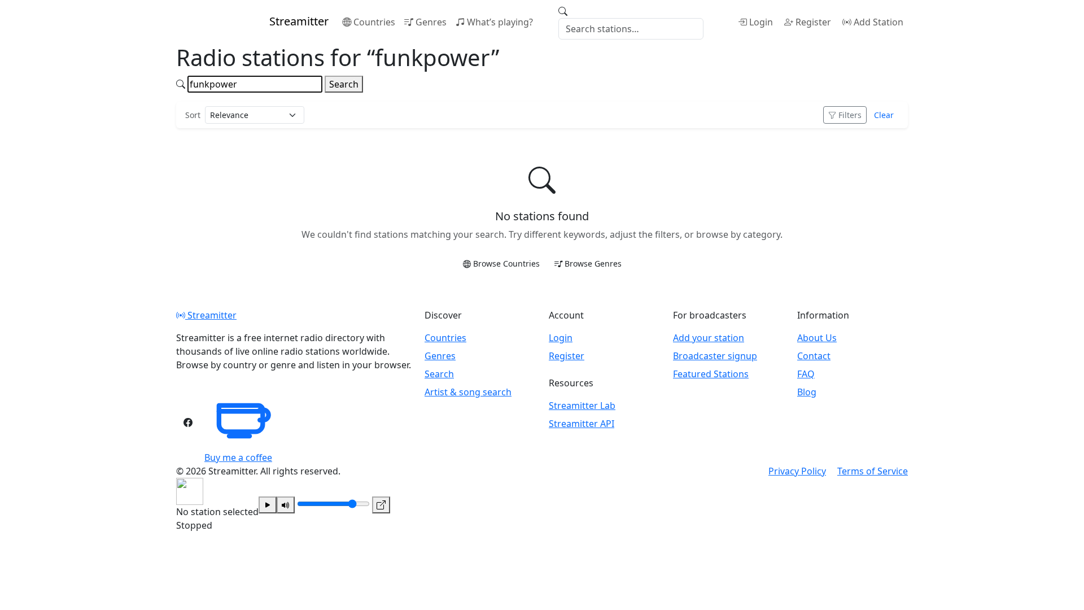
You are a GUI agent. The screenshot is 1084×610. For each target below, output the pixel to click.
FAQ (806, 374)
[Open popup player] (381, 504)
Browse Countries (506, 263)
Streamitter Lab (582, 405)
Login (761, 22)
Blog (806, 392)
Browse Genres (593, 263)
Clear (884, 115)
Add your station (708, 338)
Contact (814, 356)
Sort (192, 115)
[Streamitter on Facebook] (188, 422)
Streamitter (211, 315)
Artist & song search (468, 392)
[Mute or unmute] (286, 504)
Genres (431, 22)
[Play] (268, 504)
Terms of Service (872, 471)
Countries (374, 22)
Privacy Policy (797, 471)
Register (813, 22)
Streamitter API (581, 423)
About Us (817, 338)
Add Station (878, 22)
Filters (850, 115)
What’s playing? (500, 22)
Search (344, 84)
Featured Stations (711, 374)
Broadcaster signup (715, 356)
